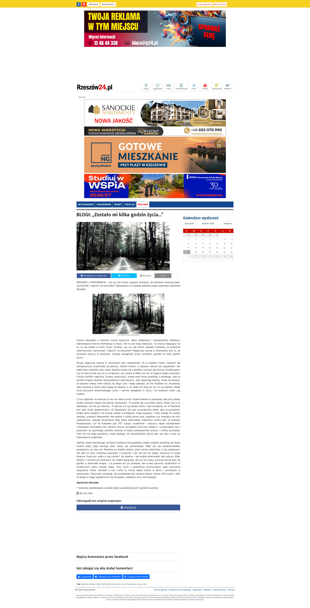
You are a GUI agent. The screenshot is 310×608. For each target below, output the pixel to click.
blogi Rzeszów (106, 584)
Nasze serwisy (219, 590)
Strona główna (160, 590)
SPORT (118, 204)
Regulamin (197, 590)
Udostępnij (129, 507)
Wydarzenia (216, 89)
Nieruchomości (181, 89)
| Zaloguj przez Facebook (109, 576)
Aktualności (108, 4)
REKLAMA (143, 204)
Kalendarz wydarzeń (201, 218)
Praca (168, 89)
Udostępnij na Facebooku (95, 275)
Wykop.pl (146, 275)
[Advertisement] (155, 65)
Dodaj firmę (221, 4)
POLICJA (129, 204)
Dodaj (146, 89)
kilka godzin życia (118, 584)
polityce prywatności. (197, 599)
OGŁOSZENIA (104, 204)
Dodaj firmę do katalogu (180, 590)
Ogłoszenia (157, 89)
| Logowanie (85, 576)
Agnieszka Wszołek (88, 584)
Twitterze (124, 275)
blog (98, 584)
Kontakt (231, 590)
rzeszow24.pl (142, 584)
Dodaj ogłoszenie (204, 4)
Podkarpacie (131, 584)
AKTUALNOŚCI (86, 204)
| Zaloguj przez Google (137, 576)
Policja (205, 89)
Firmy (194, 89)
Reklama (93, 4)
